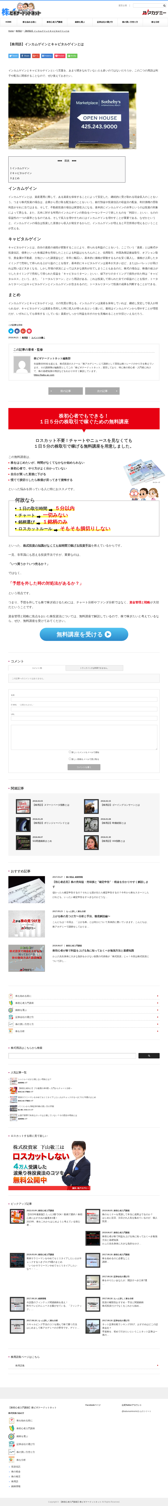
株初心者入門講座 (55, 22)
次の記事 (102, 391)
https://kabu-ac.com (44, 375)
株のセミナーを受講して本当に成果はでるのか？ (127, 1214)
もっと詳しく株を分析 (76, 911)
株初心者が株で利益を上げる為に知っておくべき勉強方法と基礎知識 (93, 950)
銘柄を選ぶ (80, 22)
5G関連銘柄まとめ (42, 841)
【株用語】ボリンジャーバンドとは (51, 823)
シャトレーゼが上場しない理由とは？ (35, 1079)
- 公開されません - (22, 705)
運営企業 (122, 5)
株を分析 (155, 22)
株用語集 (20, 1365)
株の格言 (16, 1476)
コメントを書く (38, 337)
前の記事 (65, 391)
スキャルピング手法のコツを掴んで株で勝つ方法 (52, 1324)
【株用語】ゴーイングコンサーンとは (120, 805)
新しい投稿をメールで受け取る (85, 759)
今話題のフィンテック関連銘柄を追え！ (47, 1302)
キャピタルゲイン (21, 173)
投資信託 (16, 1466)
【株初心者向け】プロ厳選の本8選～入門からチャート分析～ (45, 1088)
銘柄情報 (79, 877)
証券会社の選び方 (105, 22)
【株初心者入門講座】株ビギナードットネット (32, 1407)
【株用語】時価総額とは (113, 823)
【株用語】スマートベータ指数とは (51, 805)
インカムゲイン (19, 168)
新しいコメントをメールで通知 (85, 752)
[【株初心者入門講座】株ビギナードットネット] (21, 10)
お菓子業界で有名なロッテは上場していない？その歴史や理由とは (47, 1115)
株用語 (25, 337)
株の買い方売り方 (130, 22)
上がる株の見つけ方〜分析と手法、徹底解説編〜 (81, 916)
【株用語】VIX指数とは (113, 841)
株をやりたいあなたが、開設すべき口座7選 (124, 1280)
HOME (8, 22)
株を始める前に (29, 22)
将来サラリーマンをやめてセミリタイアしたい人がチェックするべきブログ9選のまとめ (57, 1097)
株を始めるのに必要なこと (116, 1258)
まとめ (15, 178)
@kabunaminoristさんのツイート (136, 1411)
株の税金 (70, 877)
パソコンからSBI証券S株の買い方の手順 (36, 1106)
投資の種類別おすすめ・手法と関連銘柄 (123, 1302)
